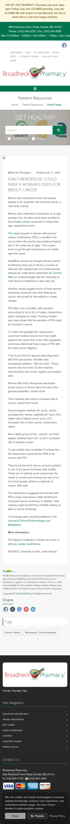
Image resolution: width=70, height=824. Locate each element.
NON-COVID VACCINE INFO (16, 713)
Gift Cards (9, 724)
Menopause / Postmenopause (40, 632)
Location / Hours (29, 56)
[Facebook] (64, 45)
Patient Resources (32, 104)
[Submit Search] (59, 130)
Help (28, 52)
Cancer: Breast (12, 632)
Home (14, 104)
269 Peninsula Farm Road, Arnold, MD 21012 (35, 27)
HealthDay (26, 593)
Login (13, 60)
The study (13, 233)
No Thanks (37, 815)
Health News (20, 138)
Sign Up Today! (50, 56)
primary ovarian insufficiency (24, 544)
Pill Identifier (41, 52)
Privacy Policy (11, 746)
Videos (41, 138)
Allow (15, 815)
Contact (7, 735)
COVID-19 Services (12, 730)
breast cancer (22, 221)
